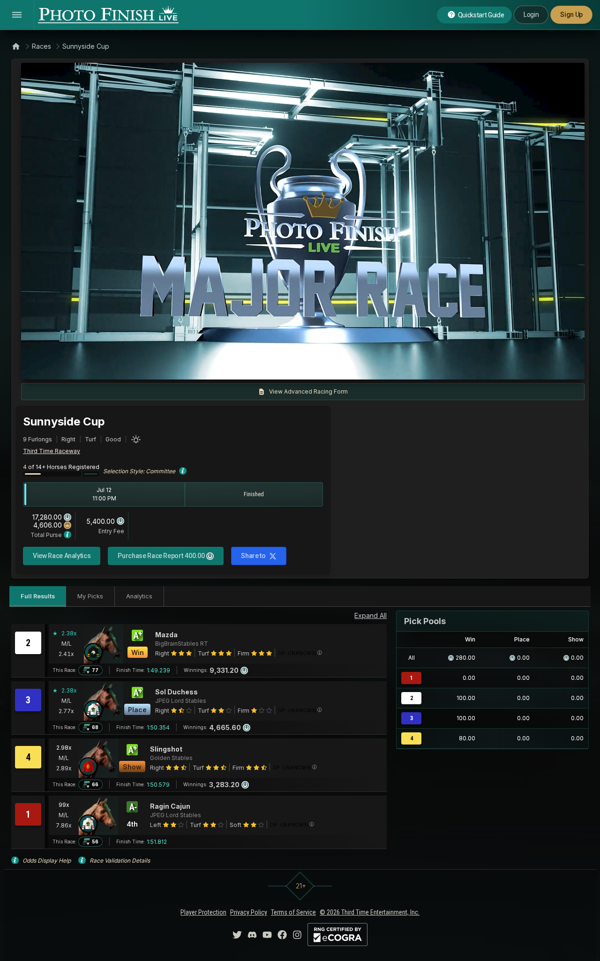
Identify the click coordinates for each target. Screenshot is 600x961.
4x (154, 368)
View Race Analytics (61, 555)
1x (124, 368)
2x (139, 368)
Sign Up (571, 14)
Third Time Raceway (51, 450)
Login (531, 14)
